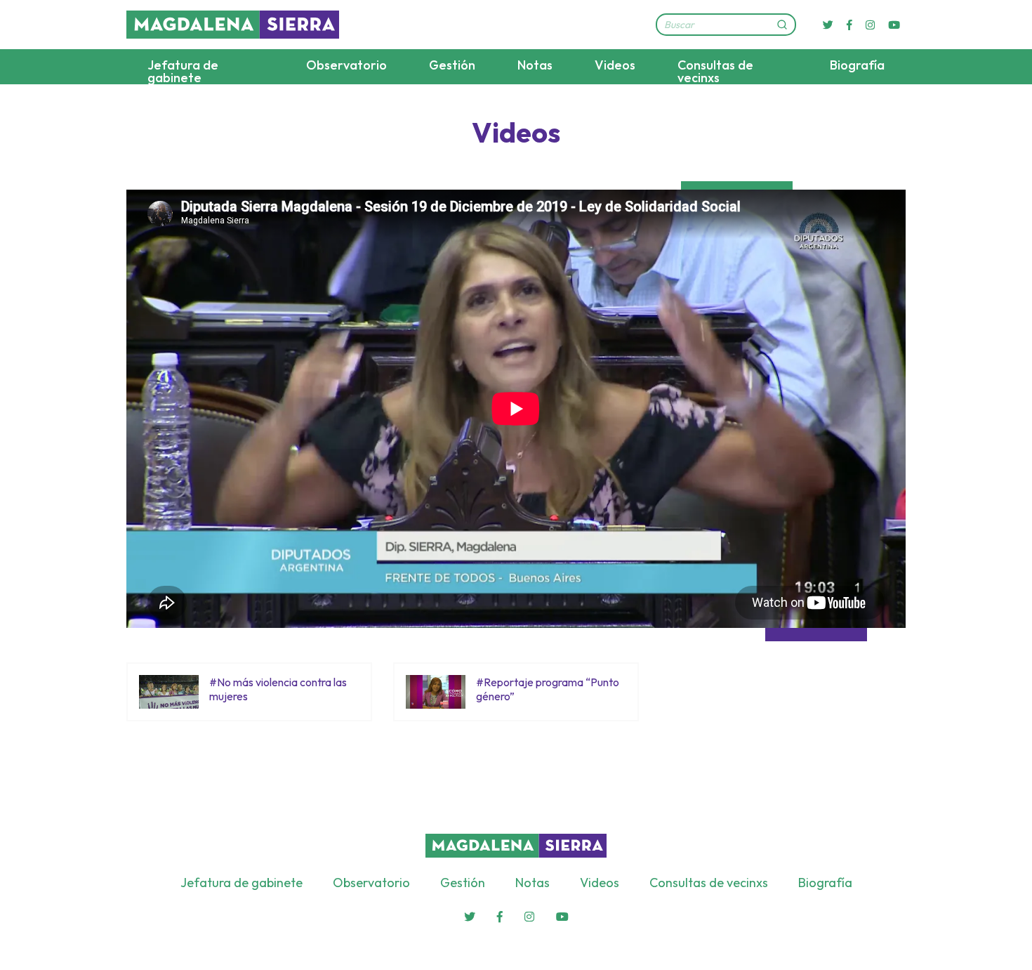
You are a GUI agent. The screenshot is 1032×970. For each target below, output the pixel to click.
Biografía (857, 65)
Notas (535, 65)
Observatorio (346, 65)
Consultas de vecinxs (715, 71)
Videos (615, 65)
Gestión (452, 65)
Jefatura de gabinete (182, 71)
